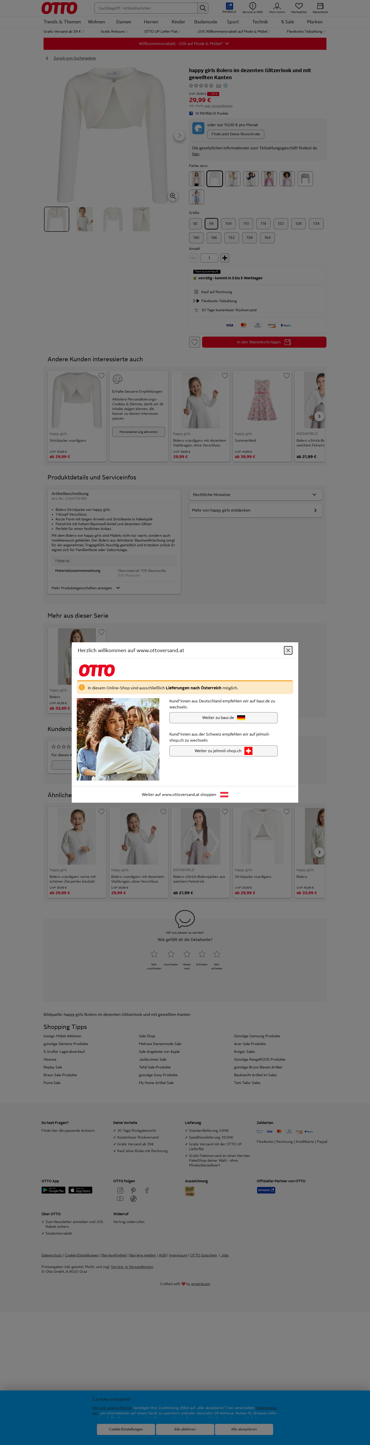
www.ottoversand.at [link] (180, 794)
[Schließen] (288, 650)
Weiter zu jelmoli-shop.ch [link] (218, 751)
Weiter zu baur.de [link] (218, 717)
